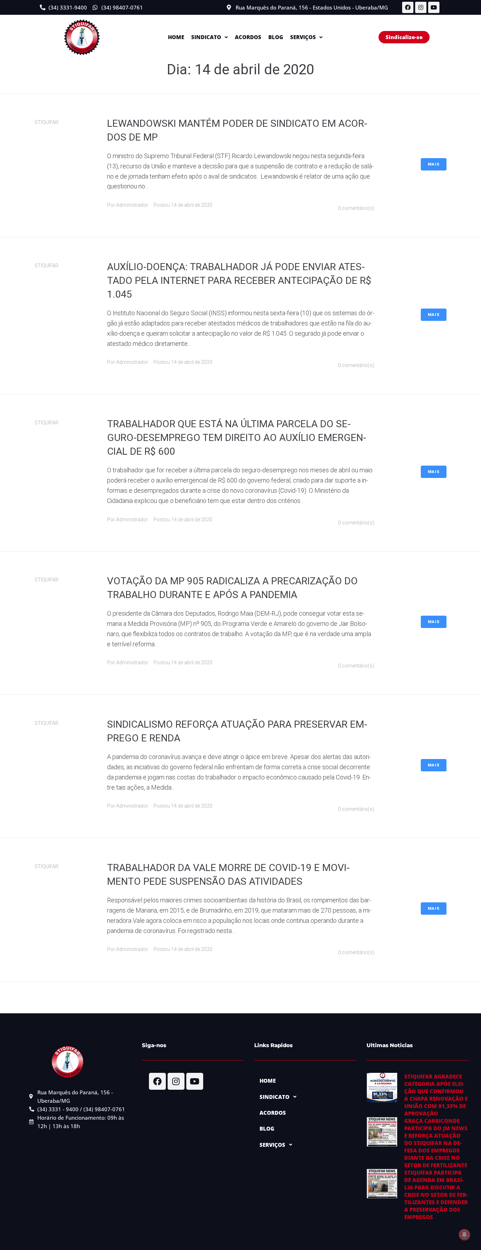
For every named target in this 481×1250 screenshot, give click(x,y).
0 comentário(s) (356, 208)
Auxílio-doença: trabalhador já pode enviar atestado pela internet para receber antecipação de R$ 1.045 (239, 280)
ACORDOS (248, 37)
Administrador (132, 205)
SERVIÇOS (303, 37)
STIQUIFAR (46, 122)
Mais (433, 164)
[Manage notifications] (464, 1234)
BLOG (275, 37)
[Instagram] (420, 7)
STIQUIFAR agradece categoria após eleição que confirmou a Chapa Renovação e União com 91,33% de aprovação (436, 1095)
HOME (176, 37)
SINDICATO (206, 37)
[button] (209, 37)
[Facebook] (407, 7)
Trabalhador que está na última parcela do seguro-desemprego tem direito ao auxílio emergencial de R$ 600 (236, 437)
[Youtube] (433, 7)
